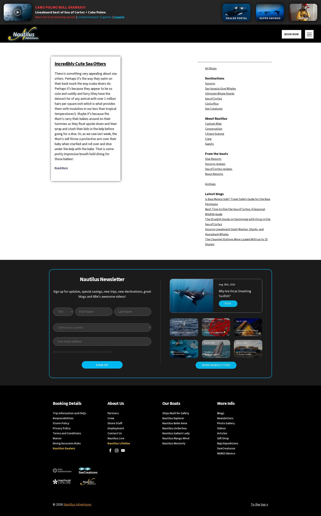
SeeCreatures (226, 448)
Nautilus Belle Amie (174, 423)
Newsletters (225, 418)
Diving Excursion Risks (67, 443)
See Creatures (214, 109)
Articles (222, 433)
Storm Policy (61, 423)
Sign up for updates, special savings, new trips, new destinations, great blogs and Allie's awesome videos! (102, 294)
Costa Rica (211, 104)
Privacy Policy (62, 428)
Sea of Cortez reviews (218, 169)
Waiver (57, 438)
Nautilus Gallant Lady (176, 433)
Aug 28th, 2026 (227, 284)
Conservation (213, 129)
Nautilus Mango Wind (175, 438)
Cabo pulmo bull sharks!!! (60, 7)
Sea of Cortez (213, 99)
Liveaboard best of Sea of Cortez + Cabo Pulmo (70, 12)
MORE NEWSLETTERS (216, 365)
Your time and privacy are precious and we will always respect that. (82, 351)
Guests (209, 144)
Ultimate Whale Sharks (219, 94)
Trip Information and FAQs (69, 413)
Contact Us (115, 433)
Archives (210, 184)
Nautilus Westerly (173, 443)
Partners (113, 413)
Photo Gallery (226, 423)
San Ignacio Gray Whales (220, 89)
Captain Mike (213, 124)
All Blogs (211, 68)
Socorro (210, 84)
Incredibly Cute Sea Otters (80, 63)
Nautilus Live (116, 438)
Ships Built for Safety (175, 413)
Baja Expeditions (227, 443)
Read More (61, 168)
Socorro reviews (215, 164)
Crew (208, 139)
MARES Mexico (226, 453)
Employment (116, 428)
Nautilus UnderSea (174, 428)
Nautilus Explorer (173, 418)
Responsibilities (63, 418)
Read (228, 303)
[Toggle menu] (309, 34)
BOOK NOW (291, 34)
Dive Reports (213, 159)
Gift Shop (223, 438)
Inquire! (119, 17)
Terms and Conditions (67, 433)
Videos (221, 428)
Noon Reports (214, 174)
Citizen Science (214, 134)
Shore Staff (115, 423)
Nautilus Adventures (77, 504)
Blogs (220, 413)
